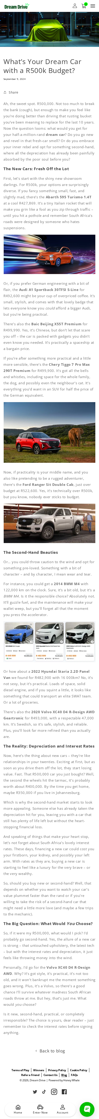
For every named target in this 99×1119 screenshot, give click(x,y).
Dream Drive (37, 1080)
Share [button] (13, 92)
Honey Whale (71, 1080)
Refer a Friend (30, 1075)
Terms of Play (20, 1070)
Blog (64, 1075)
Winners (38, 1070)
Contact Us (51, 1075)
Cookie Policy (78, 1070)
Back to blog (52, 1051)
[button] (83, 6)
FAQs (74, 1075)
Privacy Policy (57, 1070)
